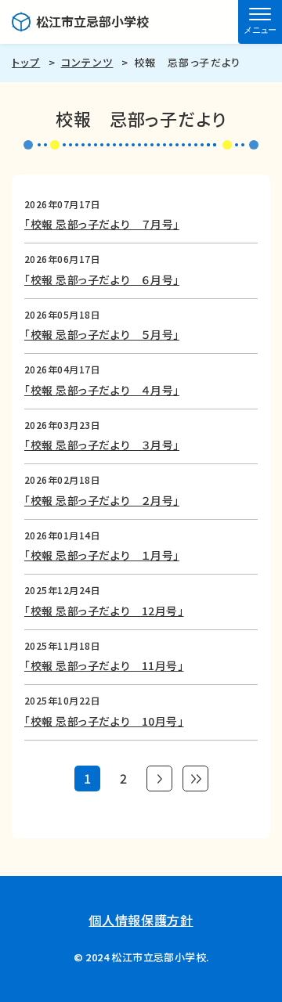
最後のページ (195, 778)
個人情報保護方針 (141, 919)
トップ (26, 62)
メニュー (260, 29)
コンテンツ (87, 62)
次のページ (159, 778)
